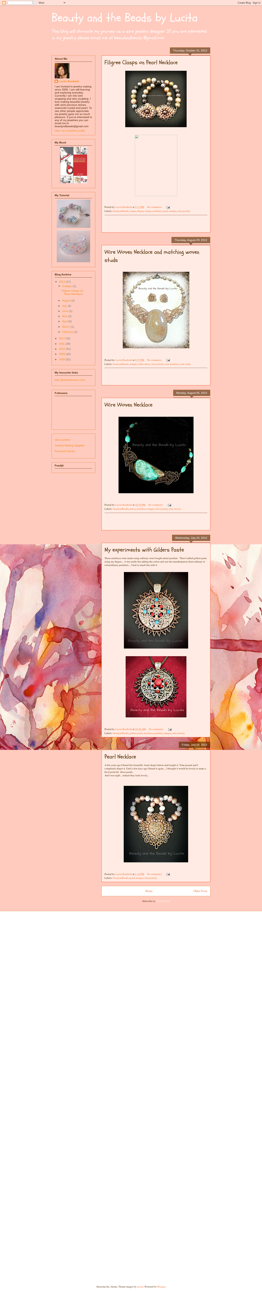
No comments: (155, 207)
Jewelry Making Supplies (70, 445)
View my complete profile (70, 130)
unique (172, 211)
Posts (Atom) (163, 901)
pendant (158, 733)
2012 (62, 338)
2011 (62, 343)
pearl (165, 211)
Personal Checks (65, 451)
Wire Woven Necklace (128, 405)
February (68, 331)
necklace (157, 211)
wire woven (175, 508)
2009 (62, 354)
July (65, 305)
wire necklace (172, 364)
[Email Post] (168, 207)
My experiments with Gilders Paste (144, 550)
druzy (132, 508)
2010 (62, 348)
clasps (133, 211)
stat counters (62, 439)
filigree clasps (144, 211)
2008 (62, 359)
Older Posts (200, 891)
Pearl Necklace (120, 757)
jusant (140, 1286)
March (66, 326)
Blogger (161, 1286)
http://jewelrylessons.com (70, 379)
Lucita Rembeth (68, 81)
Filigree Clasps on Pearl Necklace (141, 62)
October (67, 286)
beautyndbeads (121, 211)
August (66, 300)
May (65, 316)
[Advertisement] (156, 224)
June (65, 311)
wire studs (185, 364)
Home (149, 891)
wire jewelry (184, 211)
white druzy (144, 364)
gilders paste (136, 733)
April (65, 321)
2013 (62, 281)
